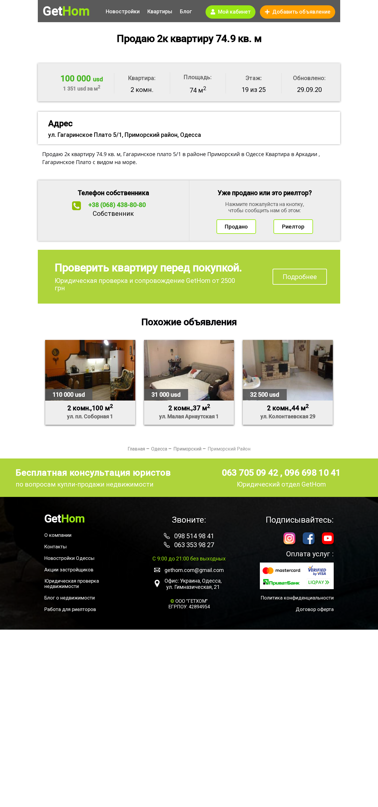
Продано (236, 226)
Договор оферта (315, 609)
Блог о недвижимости (69, 597)
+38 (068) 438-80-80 (117, 204)
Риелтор (293, 226)
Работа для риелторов (70, 609)
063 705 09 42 (251, 472)
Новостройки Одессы (69, 558)
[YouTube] (328, 539)
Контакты (55, 546)
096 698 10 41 (312, 472)
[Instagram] (289, 539)
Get (66, 11)
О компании (57, 535)
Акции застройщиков (68, 569)
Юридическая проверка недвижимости (71, 583)
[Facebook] (309, 539)
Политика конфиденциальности (297, 597)
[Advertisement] (189, 718)
